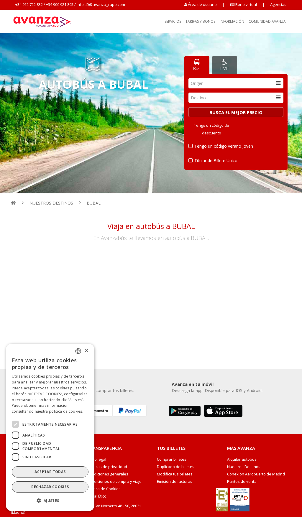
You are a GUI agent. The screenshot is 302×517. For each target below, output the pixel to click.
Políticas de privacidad (107, 467)
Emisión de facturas (174, 481)
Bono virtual (245, 4)
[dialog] (50, 427)
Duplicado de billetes (175, 467)
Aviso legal (96, 459)
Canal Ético (96, 496)
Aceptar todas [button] (50, 471)
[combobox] (235, 83)
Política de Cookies (104, 489)
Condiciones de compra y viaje (114, 481)
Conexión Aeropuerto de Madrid (256, 474)
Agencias (278, 4)
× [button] (86, 350)
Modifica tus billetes (175, 474)
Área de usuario (202, 4)
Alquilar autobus (242, 459)
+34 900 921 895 (59, 4)
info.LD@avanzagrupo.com (101, 4)
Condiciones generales (107, 474)
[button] (50, 500)
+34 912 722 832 (29, 4)
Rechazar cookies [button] (50, 486)
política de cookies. (66, 411)
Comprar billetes (171, 459)
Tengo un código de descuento (211, 129)
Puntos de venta (242, 481)
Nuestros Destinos (243, 467)
